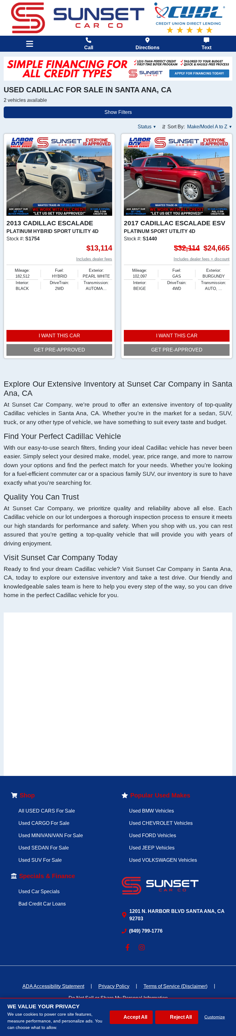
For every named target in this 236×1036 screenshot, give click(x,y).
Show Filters (118, 112)
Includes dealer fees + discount (202, 259)
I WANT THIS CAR (59, 335)
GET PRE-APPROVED (59, 349)
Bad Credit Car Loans (42, 903)
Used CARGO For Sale (43, 823)
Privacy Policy (113, 986)
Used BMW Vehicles (151, 810)
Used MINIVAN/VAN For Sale (50, 835)
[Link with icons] (128, 947)
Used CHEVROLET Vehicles (161, 823)
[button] (147, 127)
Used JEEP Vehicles (152, 847)
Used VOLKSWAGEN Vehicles (163, 860)
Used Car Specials (39, 891)
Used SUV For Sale (40, 860)
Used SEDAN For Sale (43, 847)
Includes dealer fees (94, 259)
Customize (214, 1016)
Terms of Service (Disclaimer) (175, 986)
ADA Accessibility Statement (53, 986)
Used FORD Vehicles (152, 835)
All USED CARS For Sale (46, 810)
